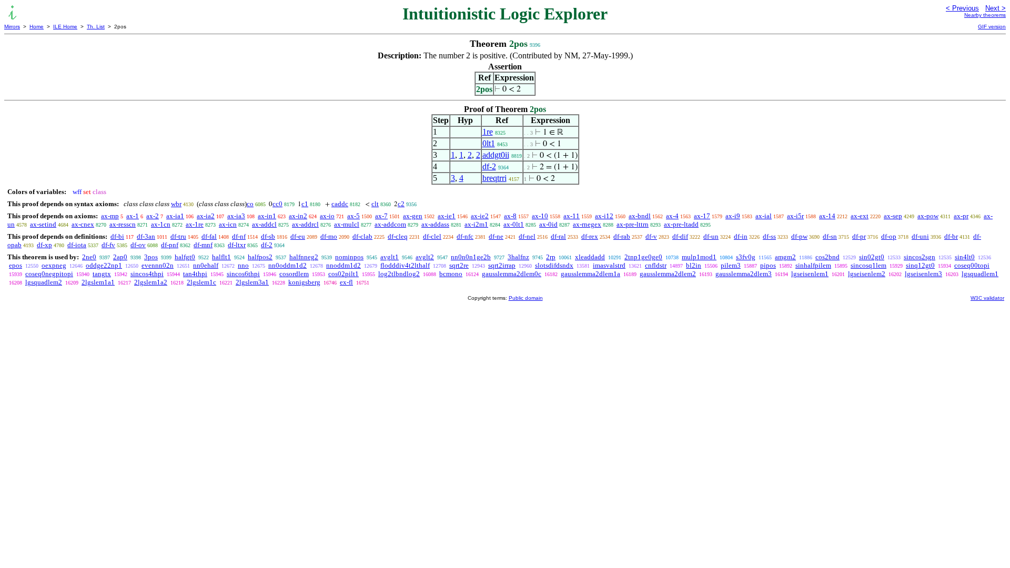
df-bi (117, 236)
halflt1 (221, 257)
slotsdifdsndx (554, 265)
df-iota (76, 245)
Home (36, 26)
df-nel (527, 236)
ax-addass (435, 224)
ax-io (327, 216)
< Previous (962, 8)
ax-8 (510, 216)
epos (15, 265)
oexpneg (54, 265)
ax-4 (672, 216)
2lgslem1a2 (150, 282)
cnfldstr (655, 265)
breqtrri (494, 178)
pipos (768, 265)
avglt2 (425, 257)
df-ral (558, 236)
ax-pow (927, 216)
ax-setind (43, 224)
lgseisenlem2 (866, 274)
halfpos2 (260, 257)
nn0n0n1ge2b (471, 257)
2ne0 (89, 257)
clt (375, 204)
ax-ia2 (206, 216)
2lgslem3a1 (252, 282)
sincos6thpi (243, 274)
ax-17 (702, 216)
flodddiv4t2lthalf (405, 265)
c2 (401, 204)
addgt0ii (495, 154)
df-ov (138, 245)
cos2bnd (827, 257)
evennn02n (158, 265)
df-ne (496, 236)
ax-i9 (732, 216)
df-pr (859, 236)
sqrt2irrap (502, 265)
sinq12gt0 (920, 265)
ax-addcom (390, 224)
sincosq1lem (868, 265)
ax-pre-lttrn (633, 224)
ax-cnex (83, 224)
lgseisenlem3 (923, 274)
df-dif (680, 236)
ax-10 (540, 216)
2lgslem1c (201, 282)
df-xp (44, 245)
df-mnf (203, 245)
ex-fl (346, 282)
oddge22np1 (104, 265)
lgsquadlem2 (43, 282)
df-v (651, 236)
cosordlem (294, 274)
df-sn (830, 236)
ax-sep (893, 216)
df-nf (239, 236)
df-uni (920, 236)
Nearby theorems (985, 15)
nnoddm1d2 (343, 265)
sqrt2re (459, 265)
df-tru (178, 236)
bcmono (450, 274)
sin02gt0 (871, 257)
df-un (711, 236)
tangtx (102, 274)
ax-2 (152, 216)
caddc (339, 204)
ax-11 (571, 216)
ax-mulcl (346, 224)
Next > (995, 8)
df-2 (489, 166)
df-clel (432, 236)
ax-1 (132, 216)
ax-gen (412, 216)
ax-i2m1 (476, 224)
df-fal (209, 236)
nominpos (349, 257)
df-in (741, 236)
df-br (951, 236)
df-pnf (169, 245)
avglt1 (389, 257)
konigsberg (304, 282)
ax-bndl (640, 216)
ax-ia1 (175, 216)
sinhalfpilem (813, 265)
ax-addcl (264, 224)
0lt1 (488, 143)
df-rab (621, 236)
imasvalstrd (609, 265)
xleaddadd (590, 257)
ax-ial (763, 216)
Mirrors (12, 26)
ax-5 (353, 216)
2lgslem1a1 (98, 282)
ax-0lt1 (513, 224)
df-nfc (465, 236)
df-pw (799, 236)
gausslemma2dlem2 (668, 274)
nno (243, 265)
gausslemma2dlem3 (743, 274)
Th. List (96, 26)
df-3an (146, 236)
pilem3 (731, 265)
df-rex (589, 236)
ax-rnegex (587, 224)
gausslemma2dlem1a (590, 274)
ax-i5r (795, 216)
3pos (151, 257)
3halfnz (518, 257)
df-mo (328, 236)
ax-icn (228, 224)
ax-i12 (604, 216)
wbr (176, 204)
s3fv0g (745, 257)
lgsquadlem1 (980, 274)
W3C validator (987, 298)
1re (487, 131)
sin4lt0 (965, 257)
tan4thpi (195, 274)
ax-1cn (160, 224)
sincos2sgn (919, 257)
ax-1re (195, 224)
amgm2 (785, 257)
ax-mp (110, 216)
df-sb (268, 236)
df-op (888, 236)
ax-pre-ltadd (681, 224)
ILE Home (65, 26)
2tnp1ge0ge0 (643, 257)
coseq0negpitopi (49, 274)
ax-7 (381, 216)
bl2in (693, 265)
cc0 (277, 204)
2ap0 (120, 257)
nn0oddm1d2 (287, 265)
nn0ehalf (205, 265)
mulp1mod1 (699, 257)
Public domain (526, 298)
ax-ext (859, 216)
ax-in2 (298, 216)
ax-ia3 (236, 216)
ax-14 (827, 216)
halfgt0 (185, 257)
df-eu (297, 236)
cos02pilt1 (343, 274)
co (250, 204)
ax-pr (961, 216)
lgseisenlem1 (810, 274)
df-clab (362, 236)
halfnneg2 (303, 257)
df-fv (108, 245)
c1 (304, 204)
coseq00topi (971, 265)
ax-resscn (122, 224)
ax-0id (548, 224)
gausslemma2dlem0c (511, 274)
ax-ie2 (480, 216)
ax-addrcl (305, 224)
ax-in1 (267, 216)
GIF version (992, 26)
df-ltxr (237, 245)
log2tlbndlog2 (399, 274)
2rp (551, 257)
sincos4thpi (147, 274)
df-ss (769, 236)
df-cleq (398, 236)
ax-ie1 (447, 216)
